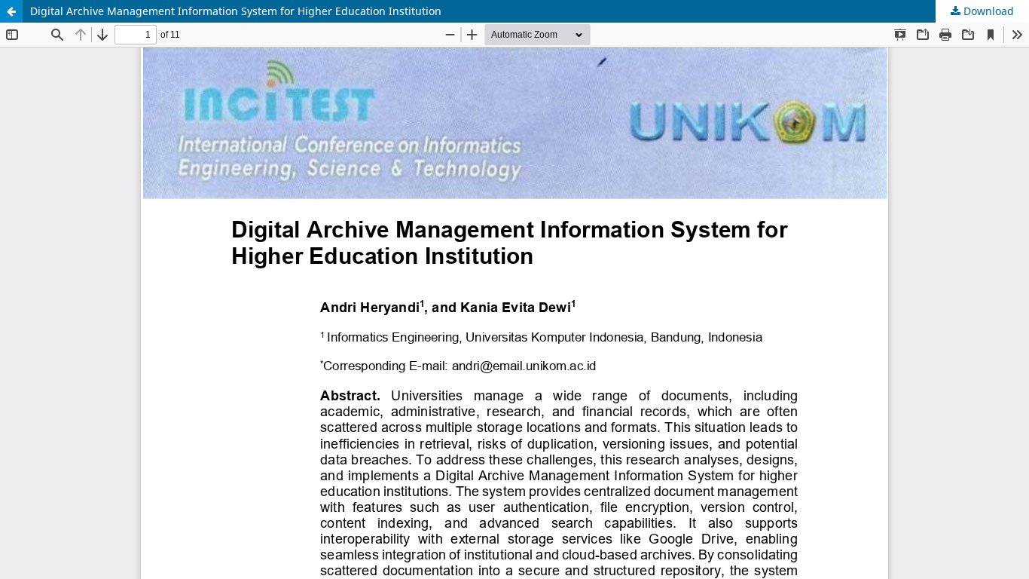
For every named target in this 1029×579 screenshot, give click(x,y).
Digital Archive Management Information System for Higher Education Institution (235, 11)
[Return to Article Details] (11, 11)
